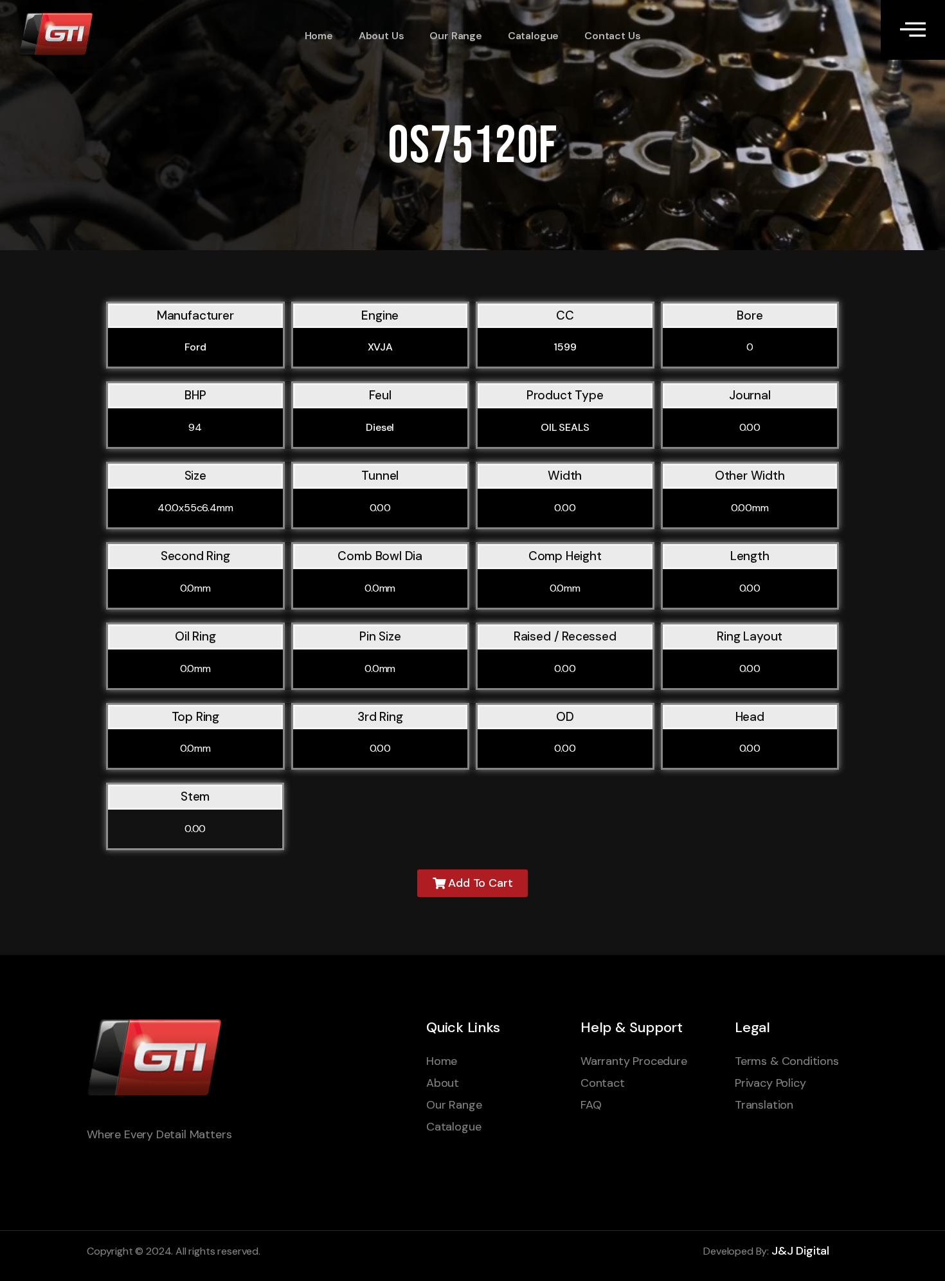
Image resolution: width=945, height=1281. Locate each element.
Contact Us (612, 35)
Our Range (455, 35)
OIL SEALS (565, 427)
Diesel (380, 427)
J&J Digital (800, 1250)
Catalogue (533, 35)
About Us (381, 35)
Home (319, 35)
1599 (565, 347)
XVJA (380, 347)
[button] (472, 883)
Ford (195, 347)
